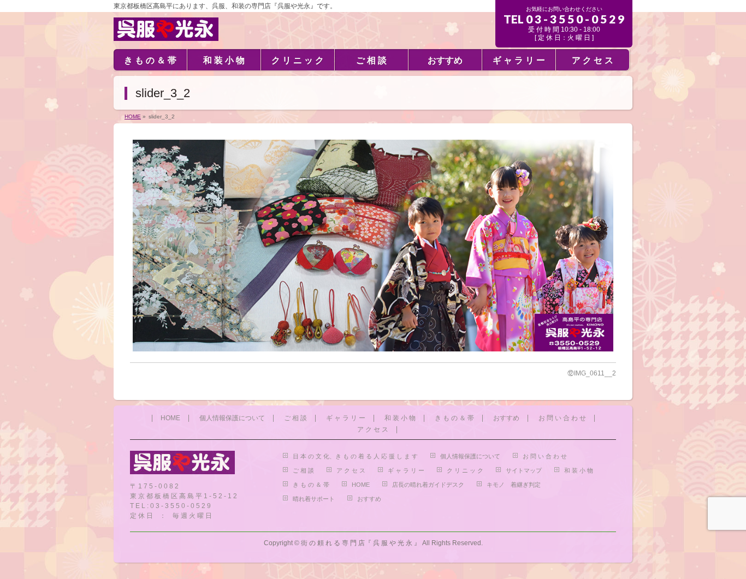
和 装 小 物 (400, 418)
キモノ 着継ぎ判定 (514, 484)
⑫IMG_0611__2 (591, 373)
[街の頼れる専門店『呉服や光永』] (166, 28)
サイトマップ (524, 470)
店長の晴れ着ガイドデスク (428, 484)
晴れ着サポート (314, 499)
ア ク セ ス (372, 429)
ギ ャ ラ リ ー (345, 418)
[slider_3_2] (373, 245)
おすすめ (506, 418)
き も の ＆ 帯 (454, 418)
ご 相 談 (295, 418)
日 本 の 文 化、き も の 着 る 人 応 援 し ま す (355, 456)
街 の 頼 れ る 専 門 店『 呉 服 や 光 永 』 (361, 543)
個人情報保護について (232, 418)
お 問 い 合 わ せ (562, 418)
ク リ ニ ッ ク (465, 470)
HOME (170, 418)
